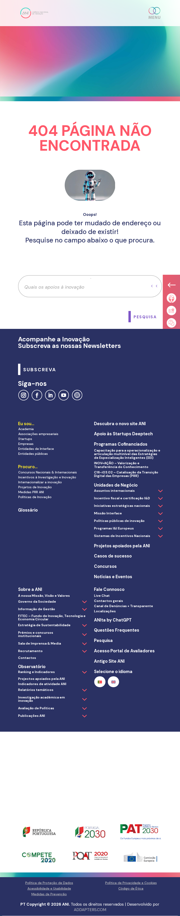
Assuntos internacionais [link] (114, 490)
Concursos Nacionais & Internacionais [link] (47, 472)
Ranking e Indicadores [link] (36, 672)
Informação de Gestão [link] (36, 609)
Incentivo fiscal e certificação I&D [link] (122, 498)
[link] (34, 13)
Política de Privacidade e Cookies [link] (131, 883)
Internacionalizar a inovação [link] (40, 482)
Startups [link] (25, 439)
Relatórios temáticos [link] (35, 690)
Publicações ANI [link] (31, 716)
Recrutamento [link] (30, 651)
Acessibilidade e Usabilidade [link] (49, 888)
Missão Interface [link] (108, 513)
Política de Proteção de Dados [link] (49, 883)
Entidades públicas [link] (33, 454)
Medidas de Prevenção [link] (49, 894)
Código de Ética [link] (130, 888)
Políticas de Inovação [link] (35, 497)
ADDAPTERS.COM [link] (90, 909)
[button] (154, 13)
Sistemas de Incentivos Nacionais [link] (122, 536)
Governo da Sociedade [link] (37, 601)
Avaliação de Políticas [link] (36, 708)
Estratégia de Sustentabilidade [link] (44, 625)
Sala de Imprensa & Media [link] (39, 643)
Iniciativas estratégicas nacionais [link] (122, 506)
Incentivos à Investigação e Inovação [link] (47, 477)
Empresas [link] (26, 444)
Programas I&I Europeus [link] (114, 528)
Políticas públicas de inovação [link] (119, 521)
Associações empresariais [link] (38, 434)
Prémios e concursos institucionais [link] (35, 634)
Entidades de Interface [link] (36, 449)
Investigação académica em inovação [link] (41, 699)
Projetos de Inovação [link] (35, 487)
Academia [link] (26, 429)
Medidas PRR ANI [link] (31, 492)
